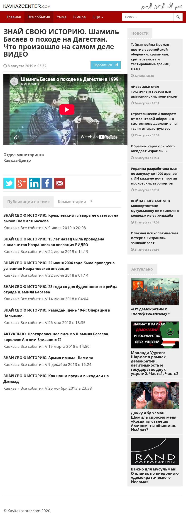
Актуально (142, 269)
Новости (140, 33)
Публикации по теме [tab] (28, 201)
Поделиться (104, 65)
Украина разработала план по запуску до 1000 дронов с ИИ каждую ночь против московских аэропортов (155, 179)
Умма (61, 16)
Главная (14, 16)
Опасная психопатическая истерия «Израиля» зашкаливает (154, 241)
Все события (39, 16)
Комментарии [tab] (75, 201)
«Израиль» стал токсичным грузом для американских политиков (154, 94)
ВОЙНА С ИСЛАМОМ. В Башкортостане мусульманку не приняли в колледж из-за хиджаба (155, 211)
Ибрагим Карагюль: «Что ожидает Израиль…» (153, 152)
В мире (79, 16)
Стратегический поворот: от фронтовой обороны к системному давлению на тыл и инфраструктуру (154, 124)
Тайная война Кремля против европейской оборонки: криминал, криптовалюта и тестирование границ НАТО (150, 59)
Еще (97, 16)
